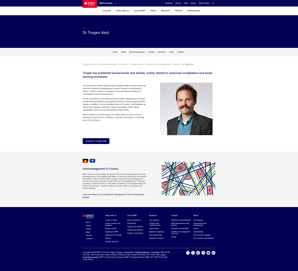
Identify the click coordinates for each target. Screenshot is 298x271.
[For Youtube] (208, 253)
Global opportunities (135, 230)
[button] (213, 3)
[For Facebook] (188, 253)
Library (88, 229)
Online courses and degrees (112, 224)
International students (113, 235)
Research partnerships (180, 228)
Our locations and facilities (203, 238)
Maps (88, 232)
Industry (151, 52)
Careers (89, 235)
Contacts (89, 239)
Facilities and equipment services (180, 233)
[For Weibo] (213, 253)
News (171, 52)
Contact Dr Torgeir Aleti (96, 141)
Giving (173, 237)
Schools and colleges (201, 235)
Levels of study (111, 220)
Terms (112, 252)
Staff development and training (180, 224)
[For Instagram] (198, 253)
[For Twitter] (193, 253)
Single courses (111, 228)
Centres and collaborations (154, 224)
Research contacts (156, 238)
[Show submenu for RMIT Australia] (114, 3)
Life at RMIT (140, 10)
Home (115, 52)
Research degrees (156, 232)
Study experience (134, 220)
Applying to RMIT (112, 232)
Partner (178, 10)
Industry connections (135, 233)
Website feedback (142, 252)
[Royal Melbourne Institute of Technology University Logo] (90, 4)
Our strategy (198, 220)
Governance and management (199, 224)
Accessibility (129, 252)
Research (165, 10)
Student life (131, 223)
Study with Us (110, 215)
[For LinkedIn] (203, 253)
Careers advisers (111, 241)
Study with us (122, 10)
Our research (154, 220)
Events (88, 225)
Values (196, 228)
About (153, 10)
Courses (107, 10)
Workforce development (181, 220)
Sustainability (198, 232)
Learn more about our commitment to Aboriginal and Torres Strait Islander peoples (113, 195)
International (193, 10)
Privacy (119, 252)
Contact (180, 52)
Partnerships (154, 228)
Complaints (155, 252)
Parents (108, 238)
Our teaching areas (137, 52)
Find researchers (155, 235)
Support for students (135, 227)
